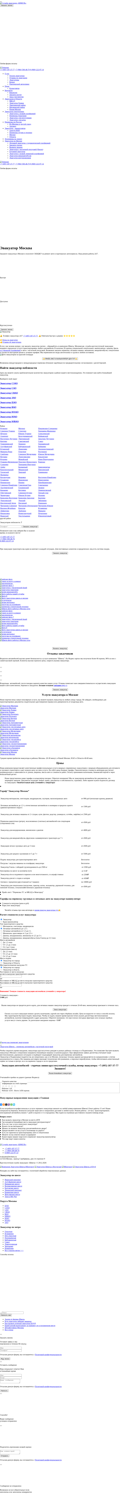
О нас (7, 74)
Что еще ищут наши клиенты (13, 1139)
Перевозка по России (13, 122)
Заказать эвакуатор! (30, 526)
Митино (21, 428)
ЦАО (7, 1206)
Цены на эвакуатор (10, 340)
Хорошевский (43, 444)
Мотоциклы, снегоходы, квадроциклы (18, 926)
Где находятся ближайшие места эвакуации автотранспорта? (26, 1122)
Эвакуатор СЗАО (9, 383)
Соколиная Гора (24, 485)
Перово (21, 483)
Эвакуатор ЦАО (8, 402)
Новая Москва (15, 109)
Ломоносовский (44, 490)
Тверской (22, 472)
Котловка (22, 490)
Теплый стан (43, 493)
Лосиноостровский (46, 449)
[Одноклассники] (4, 1105)
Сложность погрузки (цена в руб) (15, 903)
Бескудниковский (25, 436)
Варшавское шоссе (12, 1184)
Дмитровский (23, 439)
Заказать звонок (6, 5)
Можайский (23, 459)
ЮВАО (7, 1216)
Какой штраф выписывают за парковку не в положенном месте (30, 1326)
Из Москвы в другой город (20, 124)
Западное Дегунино (46, 439)
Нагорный (22, 503)
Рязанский (4, 516)
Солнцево (4, 465)
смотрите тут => (60, 685)
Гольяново (4, 480)
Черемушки (5, 495)
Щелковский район (17, 107)
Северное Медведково (27, 454)
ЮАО (7, 1218)
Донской (21, 501)
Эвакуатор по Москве (13, 141)
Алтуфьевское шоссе (13, 1182)
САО (7, 1210)
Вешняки (22, 477)
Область (12, 137)
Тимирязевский (6, 444)
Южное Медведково (46, 454)
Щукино (3, 434)
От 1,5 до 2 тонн (9, 945)
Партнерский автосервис (19, 84)
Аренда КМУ (14, 130)
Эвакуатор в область (11, 970)
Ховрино (22, 444)
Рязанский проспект (13, 1180)
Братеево (41, 498)
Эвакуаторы (14, 80)
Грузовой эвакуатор (17, 152)
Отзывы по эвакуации (18, 78)
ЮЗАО (7, 1220)
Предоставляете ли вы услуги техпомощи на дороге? (23, 1130)
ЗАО (6, 1223)
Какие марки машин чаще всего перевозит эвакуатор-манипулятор (29, 1137)
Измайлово (9, 1248)
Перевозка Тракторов (17, 116)
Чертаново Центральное (28, 506)
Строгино (22, 431)
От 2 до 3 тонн (9, 947)
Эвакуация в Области (13, 99)
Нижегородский (24, 513)
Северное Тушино (7, 431)
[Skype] (14, 1105)
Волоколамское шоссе (13, 1186)
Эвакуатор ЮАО (8, 416)
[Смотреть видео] (1, 667)
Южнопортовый (44, 516)
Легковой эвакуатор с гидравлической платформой (29, 143)
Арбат (2, 467)
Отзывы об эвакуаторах (11, 342)
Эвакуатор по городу (11, 961)
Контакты (9, 90)
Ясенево (41, 495)
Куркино (3, 428)
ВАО (7, 1214)
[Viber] (9, 1105)
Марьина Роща (6, 452)
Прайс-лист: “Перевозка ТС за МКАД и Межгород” (22, 892)
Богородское (5, 477)
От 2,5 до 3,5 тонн (10, 954)
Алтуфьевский (6, 446)
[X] (6, 1105)
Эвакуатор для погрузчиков (20, 118)
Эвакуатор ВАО (8, 407)
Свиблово (4, 454)
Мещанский (23, 470)
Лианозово (22, 449)
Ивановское (23, 480)
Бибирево (42, 446)
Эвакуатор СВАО (9, 393)
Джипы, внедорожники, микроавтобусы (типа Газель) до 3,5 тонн (29, 938)
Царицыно (42, 503)
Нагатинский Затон (8, 503)
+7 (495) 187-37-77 (7, 70)
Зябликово (42, 501)
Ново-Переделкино (46, 459)
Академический (6, 488)
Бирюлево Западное (26, 498)
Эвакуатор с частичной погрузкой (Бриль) (26, 149)
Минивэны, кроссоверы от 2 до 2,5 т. (18, 933)
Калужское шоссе (12, 1188)
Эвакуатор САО (8, 388)
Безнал (12, 82)
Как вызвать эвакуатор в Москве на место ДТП (21, 1120)
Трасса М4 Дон (11, 1197)
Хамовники (43, 472)
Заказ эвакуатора (60, 1009)
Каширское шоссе (12, 1192)
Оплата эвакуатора (16, 76)
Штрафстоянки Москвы (14, 1328)
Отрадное (22, 452)
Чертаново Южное (45, 506)
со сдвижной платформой (10, 350)
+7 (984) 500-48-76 (22, 70)
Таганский (4, 472)
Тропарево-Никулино (27, 465)
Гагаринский (23, 488)
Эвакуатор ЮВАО (9, 421)
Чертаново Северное (8, 506)
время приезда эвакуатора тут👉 (48, 910)
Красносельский (6, 470)
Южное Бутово (24, 495)
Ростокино (42, 452)
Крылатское (43, 457)
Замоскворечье (44, 467)
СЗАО (7, 1208)
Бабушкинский (24, 446)
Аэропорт (4, 436)
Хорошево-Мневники (47, 431)
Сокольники (43, 485)
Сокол (40, 441)
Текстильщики (24, 516)
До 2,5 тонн (7, 952)
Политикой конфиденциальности (48, 1355)
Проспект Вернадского (27, 462)
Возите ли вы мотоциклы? (12, 1126)
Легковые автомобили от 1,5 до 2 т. (17, 931)
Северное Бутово (25, 493)
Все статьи (9, 1330)
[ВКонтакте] (1, 1105)
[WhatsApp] (11, 1105)
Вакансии (13, 93)
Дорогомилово (24, 457)
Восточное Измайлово (47, 477)
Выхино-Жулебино (8, 508)
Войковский (43, 436)
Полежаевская (10, 1238)
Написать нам (6, 1315)
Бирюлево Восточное (8, 498)
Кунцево (3, 459)
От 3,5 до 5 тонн (9, 956)
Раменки (41, 462)
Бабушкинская (10, 1240)
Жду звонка (5, 1359)
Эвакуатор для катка (17, 120)
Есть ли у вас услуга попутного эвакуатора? (19, 1124)
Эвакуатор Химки (16, 103)
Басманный (23, 467)
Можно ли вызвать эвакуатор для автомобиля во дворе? (24, 1128)
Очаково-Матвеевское (9, 462)
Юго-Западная (10, 1236)
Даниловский (5, 501)
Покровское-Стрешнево (47, 428)
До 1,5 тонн (7, 942)
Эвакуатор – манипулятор (15, 128)
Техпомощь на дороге (13, 139)
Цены (7, 86)
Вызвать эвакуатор (60, 648)
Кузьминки (42, 508)
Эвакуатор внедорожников (20, 158)
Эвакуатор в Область (11, 963)
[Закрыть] (1, 1334)
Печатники (42, 513)
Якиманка (4, 475)
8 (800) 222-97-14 (37, 70)
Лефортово (4, 511)
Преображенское (45, 483)
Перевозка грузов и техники (20, 133)
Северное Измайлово (8, 485)
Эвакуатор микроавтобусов (20, 156)
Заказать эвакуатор (60, 553)
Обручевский (5, 493)
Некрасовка (5, 513)
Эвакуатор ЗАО (8, 397)
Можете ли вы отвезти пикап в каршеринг (19, 1135)
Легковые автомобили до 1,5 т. (15, 929)
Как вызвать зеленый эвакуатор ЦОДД (20, 1323)
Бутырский (4, 449)
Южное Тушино (24, 434)
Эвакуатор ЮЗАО (9, 412)
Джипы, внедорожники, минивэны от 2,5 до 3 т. (22, 936)
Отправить (4, 1456)
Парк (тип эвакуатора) (11, 905)
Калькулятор (14, 88)
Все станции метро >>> (14, 1250)
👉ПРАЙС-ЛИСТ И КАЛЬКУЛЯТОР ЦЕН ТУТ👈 (60, 359)
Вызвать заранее (15, 147)
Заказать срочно (15, 145)
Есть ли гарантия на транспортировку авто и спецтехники (25, 1133)
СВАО (7, 1212)
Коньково (4, 490)
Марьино (41, 511)
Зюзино (41, 488)
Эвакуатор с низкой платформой (22, 114)
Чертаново (9, 1246)
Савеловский (23, 441)
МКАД (12, 101)
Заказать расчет (15, 95)
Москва (12, 135)
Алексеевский (44, 434)
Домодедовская (11, 1244)
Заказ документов (16, 97)
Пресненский (43, 470)
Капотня (21, 508)
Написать (4, 1391)
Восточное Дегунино (8, 439)
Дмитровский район (17, 105)
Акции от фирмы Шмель (15, 1319)
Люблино (22, 511)
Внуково (3, 457)
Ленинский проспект (13, 1190)
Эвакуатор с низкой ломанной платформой (26, 154)
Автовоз (12, 126)
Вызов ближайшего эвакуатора (60, 1073)
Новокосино (5, 483)
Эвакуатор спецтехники (14, 112)
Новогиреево (43, 480)
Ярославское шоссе (12, 1194)
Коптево (3, 441)
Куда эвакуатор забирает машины (18, 1321)
